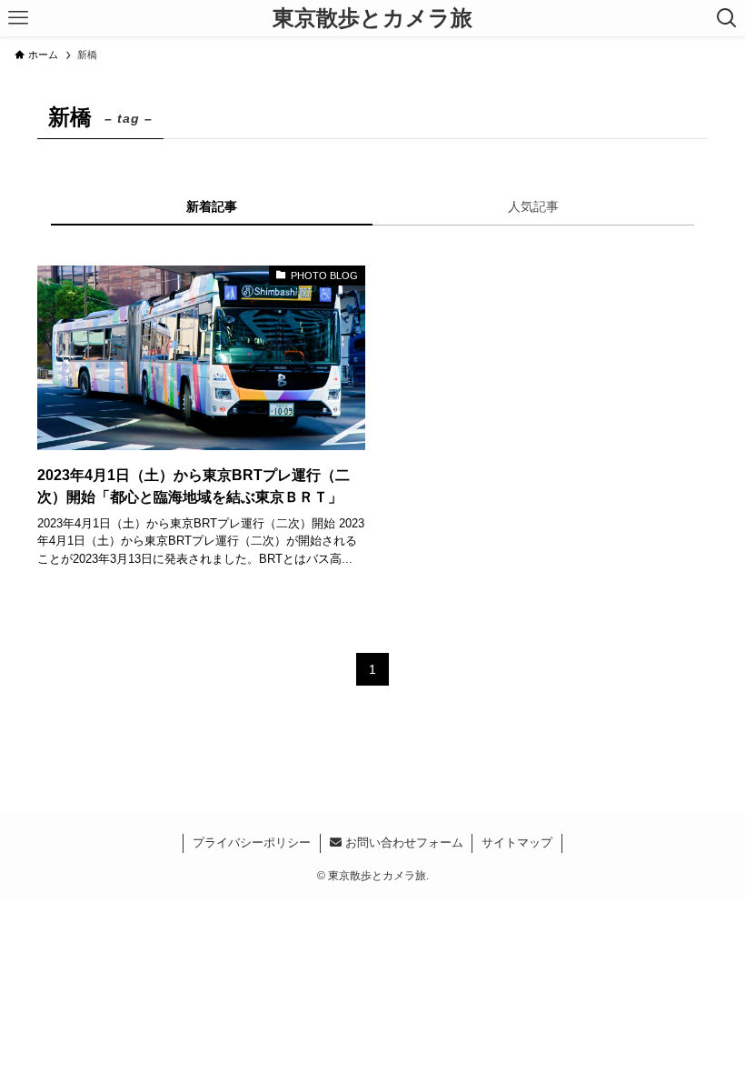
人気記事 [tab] (533, 206)
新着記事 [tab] (211, 206)
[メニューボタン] (18, 18)
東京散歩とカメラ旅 (372, 18)
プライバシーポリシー (252, 842)
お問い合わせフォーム (402, 842)
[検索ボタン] (727, 18)
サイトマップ (517, 842)
